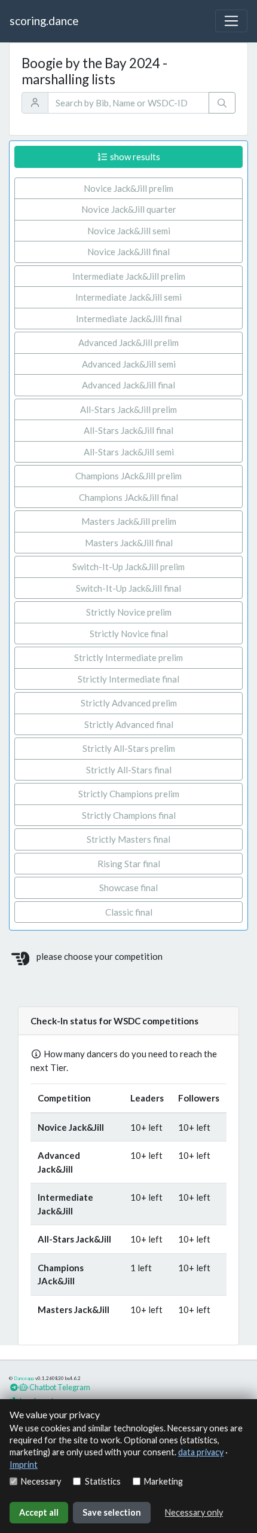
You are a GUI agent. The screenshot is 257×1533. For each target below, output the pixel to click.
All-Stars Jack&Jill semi (129, 451)
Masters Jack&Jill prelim (128, 521)
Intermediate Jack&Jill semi (128, 297)
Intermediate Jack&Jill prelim (128, 276)
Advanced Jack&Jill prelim (128, 342)
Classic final (128, 912)
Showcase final (128, 887)
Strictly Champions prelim (128, 793)
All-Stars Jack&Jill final (128, 430)
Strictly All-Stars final (129, 769)
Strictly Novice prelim (129, 612)
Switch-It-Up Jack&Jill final (128, 588)
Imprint (24, 1464)
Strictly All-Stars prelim (128, 748)
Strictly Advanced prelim (129, 702)
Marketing (163, 1481)
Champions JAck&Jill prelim (128, 475)
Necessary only (194, 1512)
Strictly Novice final (129, 633)
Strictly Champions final (129, 815)
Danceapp (24, 1378)
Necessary (41, 1481)
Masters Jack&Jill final (129, 542)
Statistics (102, 1481)
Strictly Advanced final (128, 724)
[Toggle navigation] (231, 21)
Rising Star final (128, 863)
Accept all (39, 1512)
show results (134, 156)
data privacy (201, 1452)
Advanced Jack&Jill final (128, 385)
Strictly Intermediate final (128, 679)
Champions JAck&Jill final (128, 497)
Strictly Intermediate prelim (128, 657)
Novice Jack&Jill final (128, 251)
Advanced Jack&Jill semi (129, 364)
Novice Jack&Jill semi (128, 230)
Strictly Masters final (128, 839)
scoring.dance (44, 20)
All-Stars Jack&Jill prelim (128, 409)
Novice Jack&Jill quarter (128, 209)
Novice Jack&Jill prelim (128, 188)
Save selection (111, 1512)
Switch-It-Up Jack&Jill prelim (128, 566)
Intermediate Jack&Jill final (129, 318)
